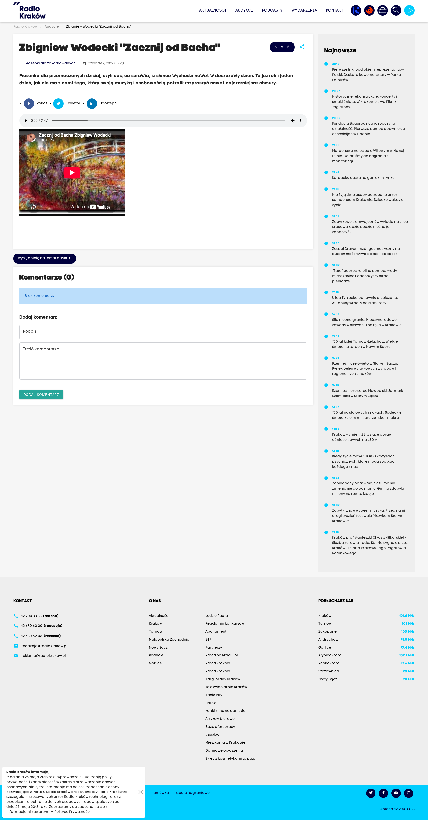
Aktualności (212, 11)
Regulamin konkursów (224, 624)
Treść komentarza (41, 349)
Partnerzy (213, 648)
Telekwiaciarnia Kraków (226, 687)
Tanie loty (213, 695)
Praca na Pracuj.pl (221, 655)
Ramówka (160, 793)
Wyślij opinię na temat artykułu (44, 258)
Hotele (210, 703)
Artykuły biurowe (220, 719)
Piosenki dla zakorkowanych (50, 63)
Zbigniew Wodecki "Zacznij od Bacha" (98, 26)
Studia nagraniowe (193, 793)
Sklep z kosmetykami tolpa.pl (230, 759)
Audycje (244, 11)
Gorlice (155, 663)
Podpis (29, 332)
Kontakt (334, 11)
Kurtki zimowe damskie (225, 711)
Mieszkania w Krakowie (225, 743)
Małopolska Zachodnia (169, 640)
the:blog (212, 735)
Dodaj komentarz (41, 394)
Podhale (156, 655)
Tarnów (155, 632)
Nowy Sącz (158, 648)
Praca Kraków (217, 663)
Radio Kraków (25, 26)
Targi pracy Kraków (222, 679)
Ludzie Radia (216, 616)
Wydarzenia (304, 11)
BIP (208, 640)
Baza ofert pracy (220, 727)
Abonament (215, 632)
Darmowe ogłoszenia (224, 751)
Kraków (155, 624)
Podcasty (272, 11)
